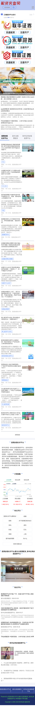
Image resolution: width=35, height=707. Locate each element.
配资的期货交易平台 (7, 356)
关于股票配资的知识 (25, 521)
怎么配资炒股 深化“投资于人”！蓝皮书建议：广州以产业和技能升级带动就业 (11, 390)
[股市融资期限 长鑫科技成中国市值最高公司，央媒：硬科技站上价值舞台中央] (28, 197)
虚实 (25, 525)
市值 (3, 210)
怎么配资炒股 (5, 404)
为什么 (25, 538)
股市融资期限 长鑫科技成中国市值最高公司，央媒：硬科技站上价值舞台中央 (11, 196)
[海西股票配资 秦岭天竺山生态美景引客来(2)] (17, 81)
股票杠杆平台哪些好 (10, 516)
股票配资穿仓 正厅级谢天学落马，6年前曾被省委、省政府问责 (10, 220)
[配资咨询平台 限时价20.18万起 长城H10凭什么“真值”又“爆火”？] (28, 416)
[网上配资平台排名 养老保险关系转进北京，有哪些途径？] (28, 320)
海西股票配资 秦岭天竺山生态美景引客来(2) (17, 93)
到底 (10, 529)
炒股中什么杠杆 (6, 283)
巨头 (25, 529)
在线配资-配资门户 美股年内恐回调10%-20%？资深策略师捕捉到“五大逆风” (10, 172)
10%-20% (4, 186)
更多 (30, 15)
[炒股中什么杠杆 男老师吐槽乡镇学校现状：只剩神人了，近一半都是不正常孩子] (28, 270)
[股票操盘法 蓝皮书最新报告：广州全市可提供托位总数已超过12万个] (28, 367)
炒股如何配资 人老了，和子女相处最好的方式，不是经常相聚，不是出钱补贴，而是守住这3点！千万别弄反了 (11, 294)
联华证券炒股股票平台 (28, 690)
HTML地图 (24, 698)
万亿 (3, 162)
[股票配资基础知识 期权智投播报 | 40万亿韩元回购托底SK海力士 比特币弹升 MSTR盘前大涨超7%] (28, 147)
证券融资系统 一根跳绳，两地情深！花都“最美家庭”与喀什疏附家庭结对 (24, 653)
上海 (25, 534)
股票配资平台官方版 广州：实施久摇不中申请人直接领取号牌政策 (17, 594)
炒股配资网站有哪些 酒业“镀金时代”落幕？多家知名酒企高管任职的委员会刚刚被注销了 (10, 244)
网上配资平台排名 (7, 331)
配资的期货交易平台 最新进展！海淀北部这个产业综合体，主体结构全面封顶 (11, 341)
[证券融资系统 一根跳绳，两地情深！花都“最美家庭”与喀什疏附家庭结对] (7, 653)
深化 (10, 525)
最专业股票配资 (17, 689)
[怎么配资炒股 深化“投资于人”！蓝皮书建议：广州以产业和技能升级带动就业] (28, 391)
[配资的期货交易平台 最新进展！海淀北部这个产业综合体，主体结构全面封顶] (28, 343)
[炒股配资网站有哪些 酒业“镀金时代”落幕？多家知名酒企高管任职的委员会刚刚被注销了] (28, 246)
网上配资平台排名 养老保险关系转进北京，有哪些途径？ (10, 318)
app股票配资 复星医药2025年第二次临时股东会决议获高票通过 (17, 110)
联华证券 (21, 702)
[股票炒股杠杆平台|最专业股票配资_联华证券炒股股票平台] (11, 3)
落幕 (10, 521)
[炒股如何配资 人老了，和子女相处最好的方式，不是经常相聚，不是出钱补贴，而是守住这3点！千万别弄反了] (28, 294)
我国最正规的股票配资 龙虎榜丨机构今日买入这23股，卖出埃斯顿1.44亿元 (17, 98)
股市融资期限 (10, 538)
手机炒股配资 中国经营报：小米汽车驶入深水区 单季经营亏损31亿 (17, 122)
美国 (10, 534)
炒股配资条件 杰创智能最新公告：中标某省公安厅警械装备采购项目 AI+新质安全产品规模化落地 (17, 623)
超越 (25, 516)
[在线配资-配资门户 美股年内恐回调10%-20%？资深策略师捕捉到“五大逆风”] (28, 173)
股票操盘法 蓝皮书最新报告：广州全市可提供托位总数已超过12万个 (11, 366)
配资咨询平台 (5, 425)
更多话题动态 (17, 544)
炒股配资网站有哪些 (7, 259)
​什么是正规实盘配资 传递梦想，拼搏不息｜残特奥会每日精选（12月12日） (17, 664)
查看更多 (17, 435)
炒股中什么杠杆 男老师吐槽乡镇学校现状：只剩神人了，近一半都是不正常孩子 (11, 269)
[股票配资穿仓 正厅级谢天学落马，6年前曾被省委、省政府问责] (28, 222)
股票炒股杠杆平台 (5, 689)
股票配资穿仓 (5, 234)
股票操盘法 (5, 380)
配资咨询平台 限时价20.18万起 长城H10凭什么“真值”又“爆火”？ (11, 413)
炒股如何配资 (5, 309)
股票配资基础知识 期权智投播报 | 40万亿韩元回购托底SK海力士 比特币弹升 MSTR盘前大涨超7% (10, 146)
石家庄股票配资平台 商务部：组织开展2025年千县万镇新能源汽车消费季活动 (17, 609)
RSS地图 (18, 698)
